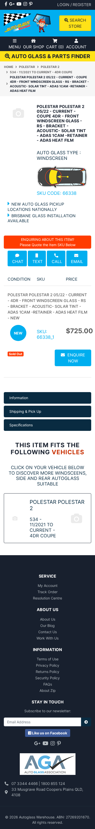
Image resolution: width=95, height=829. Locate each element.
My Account (48, 585)
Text (37, 261)
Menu (15, 46)
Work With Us (47, 638)
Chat (17, 261)
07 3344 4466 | (26, 783)
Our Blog (47, 625)
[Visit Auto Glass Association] (47, 762)
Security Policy (47, 678)
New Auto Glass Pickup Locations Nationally (36, 207)
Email (77, 258)
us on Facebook (49, 733)
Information (18, 398)
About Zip (48, 690)
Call (56, 261)
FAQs (47, 684)
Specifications (21, 425)
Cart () (55, 46)
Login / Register (74, 4)
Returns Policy (47, 671)
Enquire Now (75, 357)
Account (76, 46)
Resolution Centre (47, 598)
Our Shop (33, 46)
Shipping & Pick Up (25, 411)
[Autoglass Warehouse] (28, 23)
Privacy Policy (47, 665)
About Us (47, 619)
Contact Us (47, 632)
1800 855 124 (53, 783)
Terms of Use (48, 659)
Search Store (77, 23)
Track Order (47, 592)
